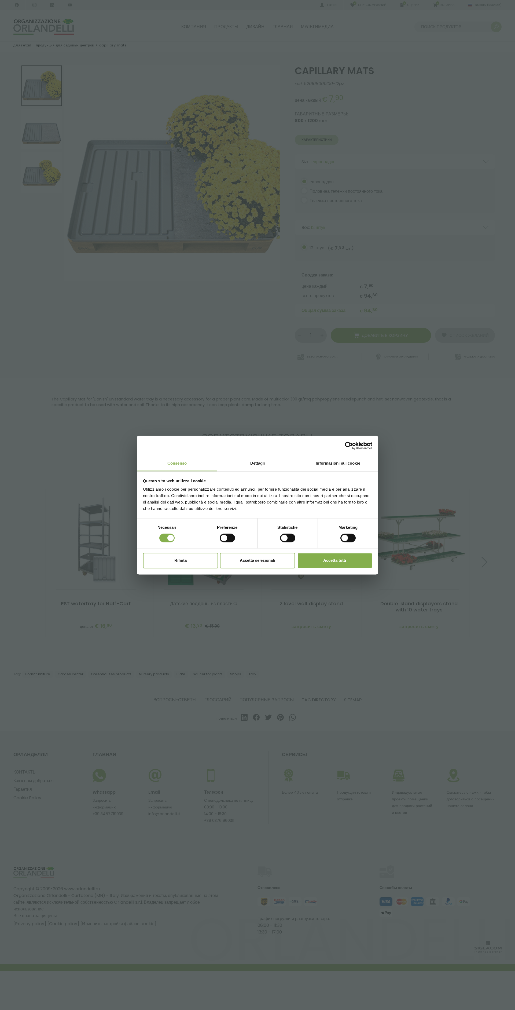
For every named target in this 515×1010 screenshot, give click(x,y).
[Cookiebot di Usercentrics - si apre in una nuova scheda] (348, 446)
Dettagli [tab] (257, 463)
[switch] (227, 538)
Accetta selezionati (257, 560)
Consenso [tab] (177, 463)
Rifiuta (180, 560)
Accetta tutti (334, 560)
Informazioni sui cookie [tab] (338, 463)
